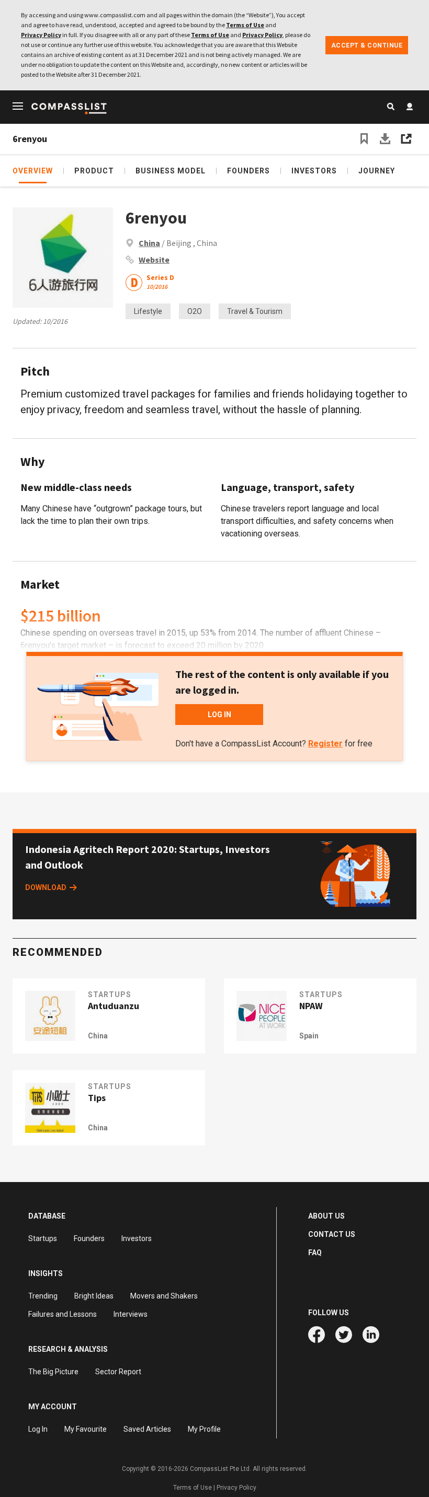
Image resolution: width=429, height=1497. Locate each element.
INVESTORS (314, 171)
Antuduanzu (113, 1006)
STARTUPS (109, 994)
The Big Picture (53, 1371)
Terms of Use (245, 25)
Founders (89, 1238)
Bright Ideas (94, 1296)
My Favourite (85, 1429)
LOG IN (219, 714)
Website (154, 259)
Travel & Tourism (255, 311)
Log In (38, 1429)
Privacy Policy (41, 35)
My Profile (204, 1429)
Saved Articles (147, 1429)
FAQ (315, 1252)
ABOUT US (326, 1216)
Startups (42, 1238)
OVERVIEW (33, 171)
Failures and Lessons (62, 1314)
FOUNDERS (248, 171)
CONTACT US (331, 1234)
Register (325, 743)
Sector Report (118, 1371)
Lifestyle (148, 311)
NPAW (311, 1006)
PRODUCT (94, 171)
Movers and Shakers (164, 1296)
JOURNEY (376, 171)
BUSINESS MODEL (171, 171)
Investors (136, 1238)
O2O (194, 311)
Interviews (131, 1314)
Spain (309, 1036)
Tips (97, 1098)
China (149, 243)
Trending (43, 1296)
